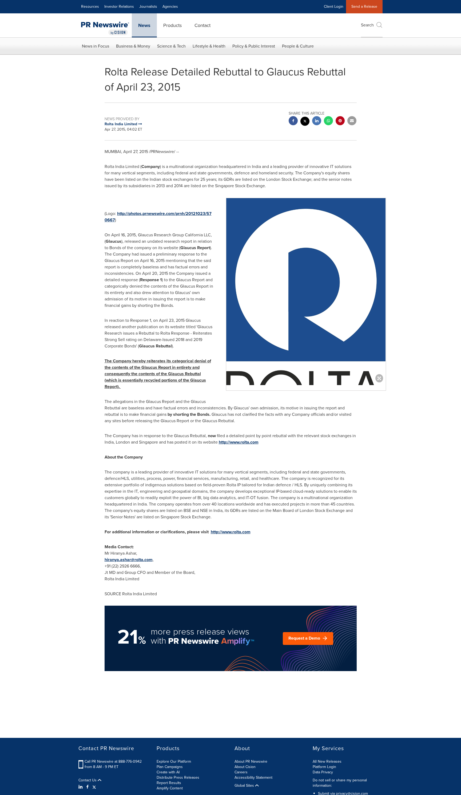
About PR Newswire (251, 761)
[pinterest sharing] (340, 121)
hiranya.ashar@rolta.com (129, 560)
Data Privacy (323, 772)
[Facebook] (87, 787)
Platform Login (324, 767)
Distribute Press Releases (178, 777)
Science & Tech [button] (171, 46)
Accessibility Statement (253, 777)
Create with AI (168, 772)
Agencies (170, 6)
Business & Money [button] (133, 46)
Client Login (333, 6)
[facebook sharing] (293, 121)
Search (367, 25)
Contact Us (88, 780)
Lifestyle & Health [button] (209, 46)
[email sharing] (351, 121)
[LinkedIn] (81, 787)
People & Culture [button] (298, 46)
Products (172, 25)
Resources (90, 6)
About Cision (245, 767)
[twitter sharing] (304, 122)
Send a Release (364, 6)
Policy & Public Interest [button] (253, 46)
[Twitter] (94, 787)
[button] (306, 307)
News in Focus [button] (95, 46)
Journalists (148, 6)
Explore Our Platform (174, 761)
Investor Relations (119, 6)
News (144, 25)
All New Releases (327, 761)
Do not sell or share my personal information (340, 782)
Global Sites (245, 785)
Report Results (169, 783)
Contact (202, 25)
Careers (241, 772)
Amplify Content (170, 788)
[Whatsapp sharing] (328, 121)
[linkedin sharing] (316, 121)
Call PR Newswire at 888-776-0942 (113, 761)
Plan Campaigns (170, 767)
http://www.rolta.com (239, 442)
